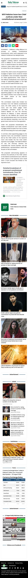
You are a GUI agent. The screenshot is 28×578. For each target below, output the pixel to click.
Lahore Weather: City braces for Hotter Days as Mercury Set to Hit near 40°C (13, 366)
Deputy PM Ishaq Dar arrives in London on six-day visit (13, 239)
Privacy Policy (19, 563)
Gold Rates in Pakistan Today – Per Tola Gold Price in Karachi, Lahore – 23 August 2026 (13, 459)
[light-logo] (14, 2)
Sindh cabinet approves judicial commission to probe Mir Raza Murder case (12, 314)
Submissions (12, 565)
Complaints (4, 565)
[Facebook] (2, 45)
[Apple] (23, 568)
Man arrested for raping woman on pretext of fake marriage (11, 264)
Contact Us (11, 563)
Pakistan (24, 11)
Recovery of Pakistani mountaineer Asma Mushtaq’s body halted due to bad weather (13, 341)
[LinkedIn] (6, 45)
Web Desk (5, 22)
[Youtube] (7, 568)
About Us (3, 563)
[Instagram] (9, 568)
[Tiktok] (12, 568)
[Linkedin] (17, 568)
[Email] (16, 45)
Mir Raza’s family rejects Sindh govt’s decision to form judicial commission (12, 289)
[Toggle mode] (24, 3)
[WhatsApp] (13, 45)
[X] (9, 45)
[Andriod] (20, 568)
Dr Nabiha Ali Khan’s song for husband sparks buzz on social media (18, 416)
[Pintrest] (15, 568)
